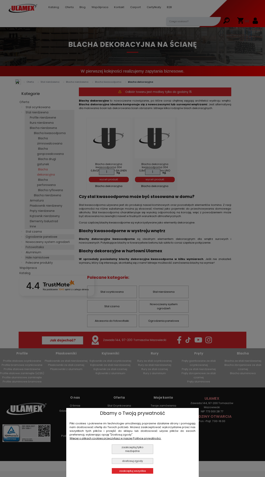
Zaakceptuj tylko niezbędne (132, 449)
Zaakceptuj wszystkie (132, 471)
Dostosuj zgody (132, 461)
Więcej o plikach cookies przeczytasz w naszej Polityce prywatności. (115, 438)
